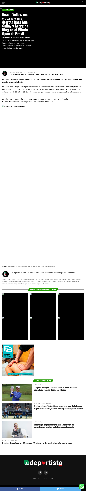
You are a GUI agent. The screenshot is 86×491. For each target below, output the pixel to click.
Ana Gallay (13, 266)
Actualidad (36, 478)
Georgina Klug (24, 266)
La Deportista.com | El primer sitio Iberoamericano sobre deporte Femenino (37, 74)
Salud (51, 478)
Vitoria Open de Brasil (47, 266)
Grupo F (34, 266)
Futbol (44, 478)
